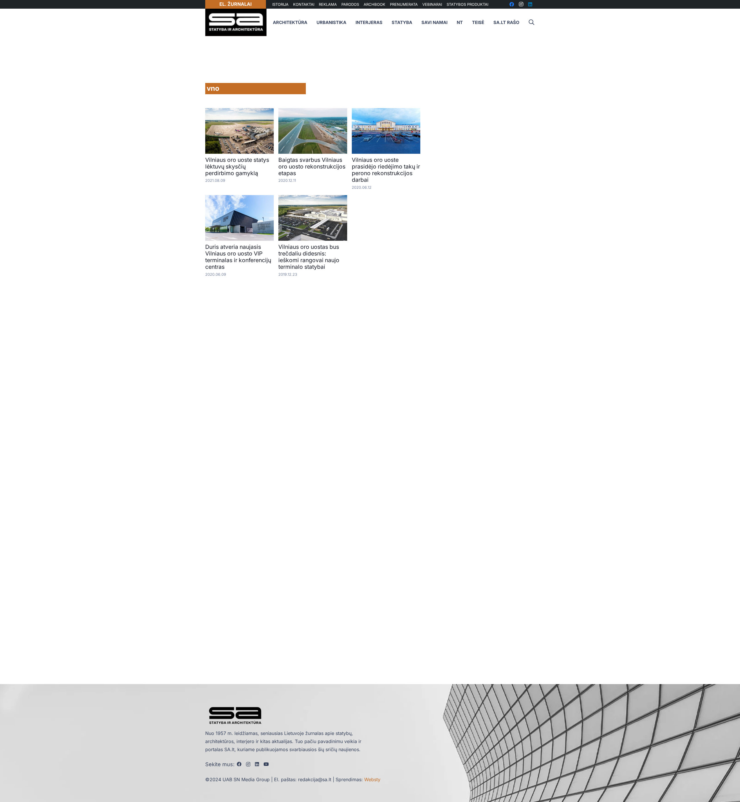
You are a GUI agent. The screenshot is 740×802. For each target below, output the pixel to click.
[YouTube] (266, 764)
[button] (531, 22)
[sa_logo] (236, 22)
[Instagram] (248, 764)
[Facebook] (239, 764)
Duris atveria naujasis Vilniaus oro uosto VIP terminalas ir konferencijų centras (238, 256)
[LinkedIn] (257, 764)
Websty (372, 779)
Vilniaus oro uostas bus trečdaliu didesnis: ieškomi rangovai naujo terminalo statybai (308, 256)
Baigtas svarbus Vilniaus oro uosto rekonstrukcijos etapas (311, 166)
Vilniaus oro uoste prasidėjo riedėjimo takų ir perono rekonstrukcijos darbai (386, 169)
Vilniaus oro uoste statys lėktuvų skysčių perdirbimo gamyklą (237, 166)
